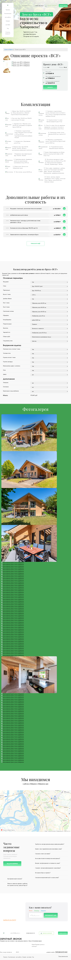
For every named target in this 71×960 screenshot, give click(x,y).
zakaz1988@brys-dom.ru (26, 5)
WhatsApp (36, 910)
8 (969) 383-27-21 (39, 5)
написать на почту (9, 920)
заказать (50, 87)
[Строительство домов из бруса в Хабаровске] (7, 5)
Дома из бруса (8, 49)
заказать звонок (63, 5)
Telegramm (43, 910)
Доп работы (8, 17)
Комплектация (7, 13)
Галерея (8, 21)
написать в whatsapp (47, 933)
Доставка (8, 24)
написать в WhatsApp (52, 5)
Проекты (8, 10)
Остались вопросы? (7, 33)
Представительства (63, 956)
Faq (8, 28)
